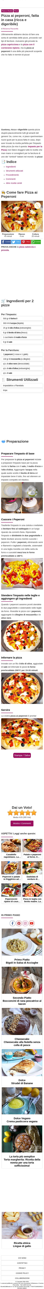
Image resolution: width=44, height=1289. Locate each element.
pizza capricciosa (10, 44)
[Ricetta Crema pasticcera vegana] (22, 1100)
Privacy (22, 1268)
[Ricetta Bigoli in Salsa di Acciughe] (22, 941)
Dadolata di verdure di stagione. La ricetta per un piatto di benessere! (32, 867)
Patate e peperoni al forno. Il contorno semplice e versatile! (32, 845)
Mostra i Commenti (22, 823)
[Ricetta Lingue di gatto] (22, 1225)
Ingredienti (11, 167)
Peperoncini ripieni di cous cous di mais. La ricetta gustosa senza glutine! (11, 890)
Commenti (10, 179)
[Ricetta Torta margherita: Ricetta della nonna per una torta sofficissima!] (22, 1138)
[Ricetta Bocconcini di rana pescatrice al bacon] (22, 980)
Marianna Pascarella (10, 29)
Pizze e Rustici (7, 11)
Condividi (7, 241)
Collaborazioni (22, 1278)
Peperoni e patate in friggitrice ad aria (11, 867)
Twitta (18, 241)
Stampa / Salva (22, 755)
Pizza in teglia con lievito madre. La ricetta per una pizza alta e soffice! (32, 890)
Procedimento (12, 175)
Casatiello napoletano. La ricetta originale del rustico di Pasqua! (11, 845)
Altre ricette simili (14, 183)
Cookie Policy (22, 1273)
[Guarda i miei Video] (31, 925)
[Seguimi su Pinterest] (19, 925)
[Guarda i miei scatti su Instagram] (25, 925)
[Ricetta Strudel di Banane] (22, 1062)
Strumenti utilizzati (14, 171)
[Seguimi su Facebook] (12, 925)
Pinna (28, 241)
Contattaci (22, 1263)
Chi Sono (22, 1258)
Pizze (16, 11)
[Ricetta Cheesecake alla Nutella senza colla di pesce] (22, 1021)
